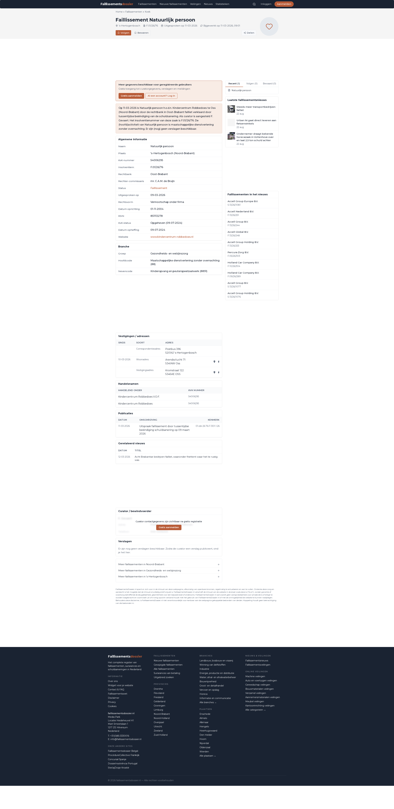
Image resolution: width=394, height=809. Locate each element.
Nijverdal (204, 743)
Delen (250, 32)
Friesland (158, 697)
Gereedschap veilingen (257, 684)
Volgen (125, 32)
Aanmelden (284, 3)
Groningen (159, 705)
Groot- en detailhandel (212, 685)
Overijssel (159, 722)
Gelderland (159, 701)
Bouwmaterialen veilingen (259, 689)
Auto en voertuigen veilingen (261, 680)
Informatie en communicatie (215, 698)
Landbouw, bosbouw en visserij (216, 660)
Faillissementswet (117, 693)
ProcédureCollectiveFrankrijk (123, 755)
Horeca (203, 694)
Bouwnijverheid (208, 681)
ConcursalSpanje (117, 759)
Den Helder (206, 734)
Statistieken (222, 3)
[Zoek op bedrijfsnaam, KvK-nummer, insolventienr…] (254, 4)
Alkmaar (204, 722)
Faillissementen (147, 3)
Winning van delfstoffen (213, 664)
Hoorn (203, 739)
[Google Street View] (218, 361)
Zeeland (158, 730)
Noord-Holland (162, 718)
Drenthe (158, 689)
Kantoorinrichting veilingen (259, 705)
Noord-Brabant (162, 714)
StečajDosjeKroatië (118, 767)
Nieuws (208, 3)
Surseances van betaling (167, 673)
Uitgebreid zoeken (164, 677)
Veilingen (195, 3)
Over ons (113, 681)
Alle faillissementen (164, 669)
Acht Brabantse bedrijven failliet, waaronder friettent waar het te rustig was (176, 458)
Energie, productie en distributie (217, 673)
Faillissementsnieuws (256, 660)
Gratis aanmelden (131, 95)
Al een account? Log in (161, 95)
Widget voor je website (120, 685)
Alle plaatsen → (208, 755)
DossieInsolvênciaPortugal (122, 763)
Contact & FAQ (116, 689)
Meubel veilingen (254, 701)
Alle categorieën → (255, 709)
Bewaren (142, 32)
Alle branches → (208, 702)
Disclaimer (113, 698)
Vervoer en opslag (209, 689)
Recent (234, 83)
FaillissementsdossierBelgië (123, 751)
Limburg (158, 709)
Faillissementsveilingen (257, 664)
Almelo (203, 718)
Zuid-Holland (161, 734)
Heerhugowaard (208, 730)
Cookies (112, 706)
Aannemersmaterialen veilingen (262, 697)
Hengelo (204, 726)
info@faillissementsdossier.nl (126, 739)
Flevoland (159, 693)
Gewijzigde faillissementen (168, 664)
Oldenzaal (205, 747)
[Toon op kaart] (214, 361)
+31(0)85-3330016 (119, 735)
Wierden (204, 751)
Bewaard (269, 83)
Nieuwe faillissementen (173, 3)
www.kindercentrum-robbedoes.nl (171, 236)
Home (119, 11)
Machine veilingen (255, 676)
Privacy (112, 702)
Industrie (204, 669)
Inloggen (266, 3)
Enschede (205, 714)
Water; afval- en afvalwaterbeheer (218, 677)
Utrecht (158, 726)
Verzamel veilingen (255, 693)
